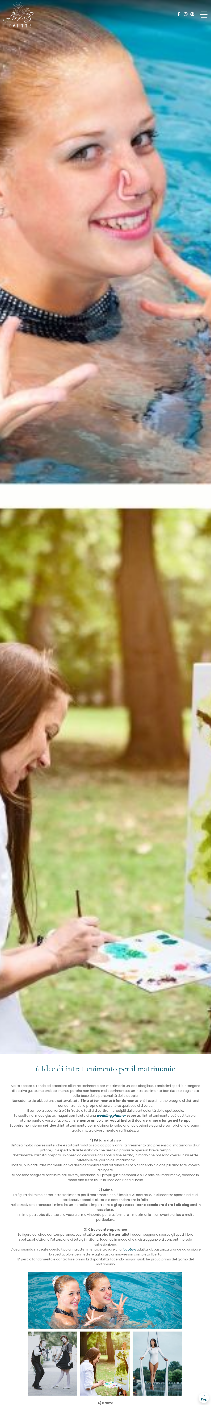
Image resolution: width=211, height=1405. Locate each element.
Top (203, 1399)
